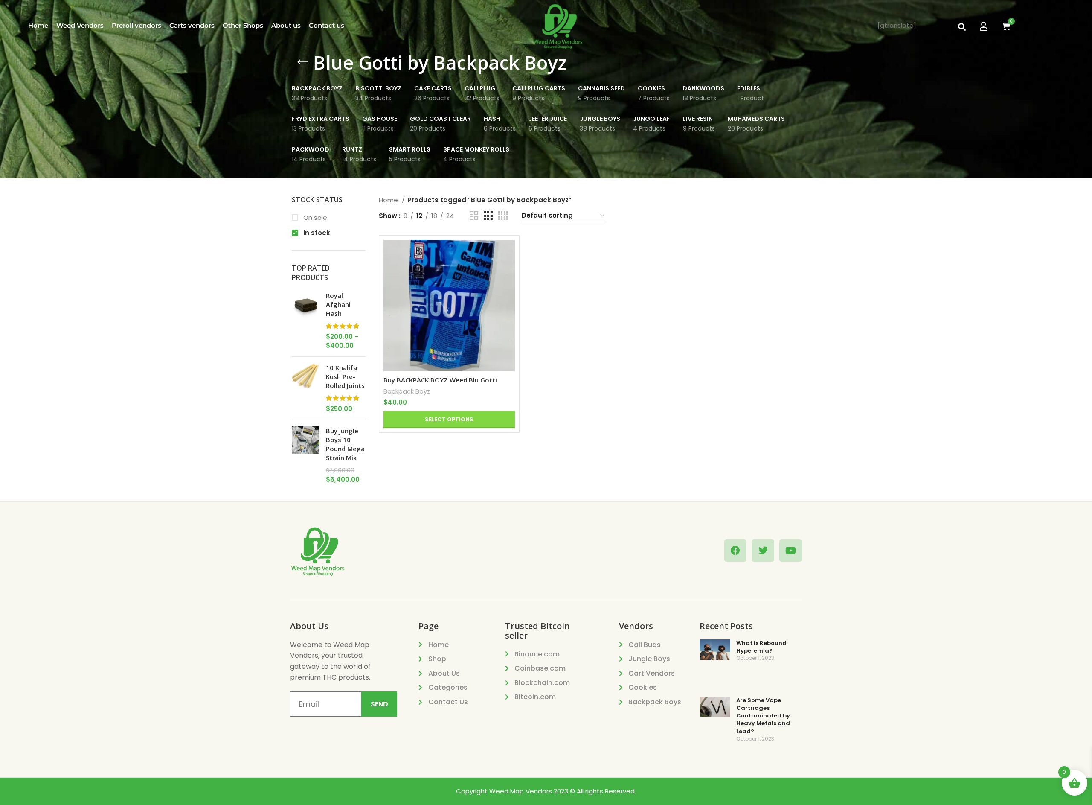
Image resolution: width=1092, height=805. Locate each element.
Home (38, 25)
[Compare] (508, 253)
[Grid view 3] (488, 216)
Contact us (326, 25)
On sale (314, 217)
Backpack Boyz (406, 391)
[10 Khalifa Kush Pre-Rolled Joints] (305, 388)
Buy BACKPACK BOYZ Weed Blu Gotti (440, 380)
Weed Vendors (80, 25)
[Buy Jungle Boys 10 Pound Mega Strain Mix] (305, 455)
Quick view (508, 273)
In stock (316, 232)
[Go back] (302, 62)
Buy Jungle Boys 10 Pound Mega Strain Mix (345, 444)
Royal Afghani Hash (338, 304)
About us (286, 25)
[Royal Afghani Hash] (305, 320)
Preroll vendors (136, 25)
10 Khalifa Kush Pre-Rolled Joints (345, 376)
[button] (962, 27)
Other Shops (243, 25)
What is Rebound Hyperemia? (761, 647)
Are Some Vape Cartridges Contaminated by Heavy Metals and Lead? (763, 715)
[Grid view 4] (503, 216)
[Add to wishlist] (508, 292)
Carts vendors (192, 25)
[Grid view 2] (474, 216)
